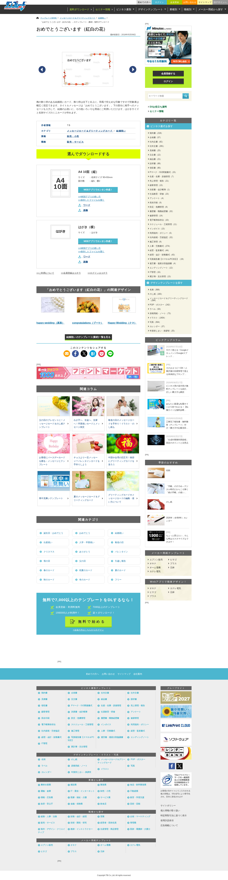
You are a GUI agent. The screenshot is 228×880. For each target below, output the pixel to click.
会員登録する (168, 73)
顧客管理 (45, 712)
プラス (173, 563)
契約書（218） (156, 133)
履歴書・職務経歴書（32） (162, 211)
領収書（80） (156, 168)
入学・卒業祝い (86, 542)
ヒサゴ (173, 559)
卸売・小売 (73, 136)
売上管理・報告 (138, 705)
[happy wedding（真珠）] (52, 308)
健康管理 (135, 718)
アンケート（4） (157, 198)
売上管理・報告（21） (160, 181)
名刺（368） (155, 290)
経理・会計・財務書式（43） (163, 255)
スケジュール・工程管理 (82, 724)
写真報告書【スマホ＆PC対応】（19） (167, 259)
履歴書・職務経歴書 (110, 718)
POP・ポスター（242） (160, 305)
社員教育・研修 (108, 712)
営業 (102, 816)
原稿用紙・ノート (79, 766)
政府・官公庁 (47, 804)
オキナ (153, 563)
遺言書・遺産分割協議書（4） (163, 263)
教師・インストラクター (82, 829)
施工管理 (75, 731)
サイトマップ (205, 2)
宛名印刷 (45, 718)
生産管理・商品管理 (109, 829)
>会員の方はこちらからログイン (88, 630)
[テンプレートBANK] (15, 6)
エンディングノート (140, 737)
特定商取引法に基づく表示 (174, 815)
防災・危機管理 (78, 718)
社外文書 (135, 693)
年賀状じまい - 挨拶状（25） (163, 331)
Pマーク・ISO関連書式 (81, 705)
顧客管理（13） (157, 185)
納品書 (104, 699)
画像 (85, 210)
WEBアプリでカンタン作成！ (98, 189)
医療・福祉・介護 (79, 797)
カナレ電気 (155, 571)
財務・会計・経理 (79, 816)
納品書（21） (156, 159)
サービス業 (105, 797)
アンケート (136, 712)
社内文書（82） (157, 142)
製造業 (103, 784)
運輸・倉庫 (46, 791)
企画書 (74, 693)
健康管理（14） (157, 216)
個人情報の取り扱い (170, 810)
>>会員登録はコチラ (71, 273)
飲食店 (103, 804)
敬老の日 (119, 542)
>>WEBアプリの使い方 (89, 196)
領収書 (44, 705)
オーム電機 (155, 567)
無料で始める (92, 621)
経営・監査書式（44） (160, 250)
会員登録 (174, 2)
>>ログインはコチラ (97, 273)
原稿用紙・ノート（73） (161, 313)
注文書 (74, 699)
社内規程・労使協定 (50, 731)
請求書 (134, 699)
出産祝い (48, 542)
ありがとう (84, 551)
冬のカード (84, 579)
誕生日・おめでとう (53, 533)
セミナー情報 (102, 9)
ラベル (44, 766)
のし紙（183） (156, 294)
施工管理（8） (156, 242)
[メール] (66, 352)
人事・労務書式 (108, 731)
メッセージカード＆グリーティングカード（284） (169, 299)
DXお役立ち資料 (158, 107)
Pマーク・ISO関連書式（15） (163, 172)
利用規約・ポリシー (140, 724)
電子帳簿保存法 (48, 724)
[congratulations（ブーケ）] (88, 308)
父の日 (82, 561)
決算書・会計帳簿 (79, 712)
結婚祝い (119, 533)
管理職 (133, 822)
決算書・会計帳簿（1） (160, 190)
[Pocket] (101, 352)
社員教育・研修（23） (160, 194)
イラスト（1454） (158, 318)
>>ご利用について (45, 273)
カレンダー (46, 772)
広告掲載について (169, 825)
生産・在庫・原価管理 (111, 705)
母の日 (47, 561)
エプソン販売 (156, 559)
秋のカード (49, 579)
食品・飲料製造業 (138, 784)
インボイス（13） (158, 229)
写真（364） (155, 322)
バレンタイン (121, 551)
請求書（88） (156, 163)
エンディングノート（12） (162, 268)
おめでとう (84, 533)
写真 (133, 766)
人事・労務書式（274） (160, 246)
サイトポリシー (168, 805)
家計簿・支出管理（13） (161, 276)
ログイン (159, 2)
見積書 (44, 699)
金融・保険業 (77, 804)
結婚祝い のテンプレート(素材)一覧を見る (88, 337)
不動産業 (134, 791)
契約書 (44, 693)
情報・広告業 (47, 797)
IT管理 (44, 743)
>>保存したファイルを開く (91, 200)
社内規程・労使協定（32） (162, 237)
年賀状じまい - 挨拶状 (81, 772)
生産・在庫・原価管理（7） (162, 177)
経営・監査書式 (138, 731)
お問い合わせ (189, 2)
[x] (84, 352)
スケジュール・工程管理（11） (164, 224)
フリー (118, 579)
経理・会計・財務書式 (51, 737)
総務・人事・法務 (49, 816)
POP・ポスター (138, 759)
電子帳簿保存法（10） (160, 220)
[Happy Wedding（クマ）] (124, 308)
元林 (172, 567)
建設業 (74, 784)
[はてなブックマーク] (92, 352)
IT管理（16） (156, 272)
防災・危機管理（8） (159, 207)
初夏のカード (85, 570)
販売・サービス (75, 142)
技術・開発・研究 (79, 822)
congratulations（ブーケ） (87, 323)
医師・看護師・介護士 (140, 829)
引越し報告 (120, 561)
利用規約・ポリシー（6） (161, 233)
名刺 (43, 759)
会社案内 (137, 674)
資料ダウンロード (79, 9)
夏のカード (120, 570)
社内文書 (105, 693)
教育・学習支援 (137, 797)
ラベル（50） (156, 309)
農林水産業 (46, 784)
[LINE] (110, 352)
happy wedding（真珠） (50, 323)
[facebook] (75, 352)
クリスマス (49, 551)
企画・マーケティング (140, 816)
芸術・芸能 (135, 804)
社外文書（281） (157, 146)
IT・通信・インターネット (83, 791)
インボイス (106, 724)
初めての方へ (144, 2)
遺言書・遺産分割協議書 (112, 737)
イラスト (105, 769)
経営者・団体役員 (108, 822)
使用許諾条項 (167, 820)
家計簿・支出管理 (79, 746)
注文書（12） (156, 155)
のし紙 (74, 759)
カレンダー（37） (158, 326)
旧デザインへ (220, 2)
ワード (86, 205)
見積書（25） (156, 150)
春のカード (49, 570)
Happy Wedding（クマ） (122, 323)
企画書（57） (156, 137)
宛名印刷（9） (156, 203)
